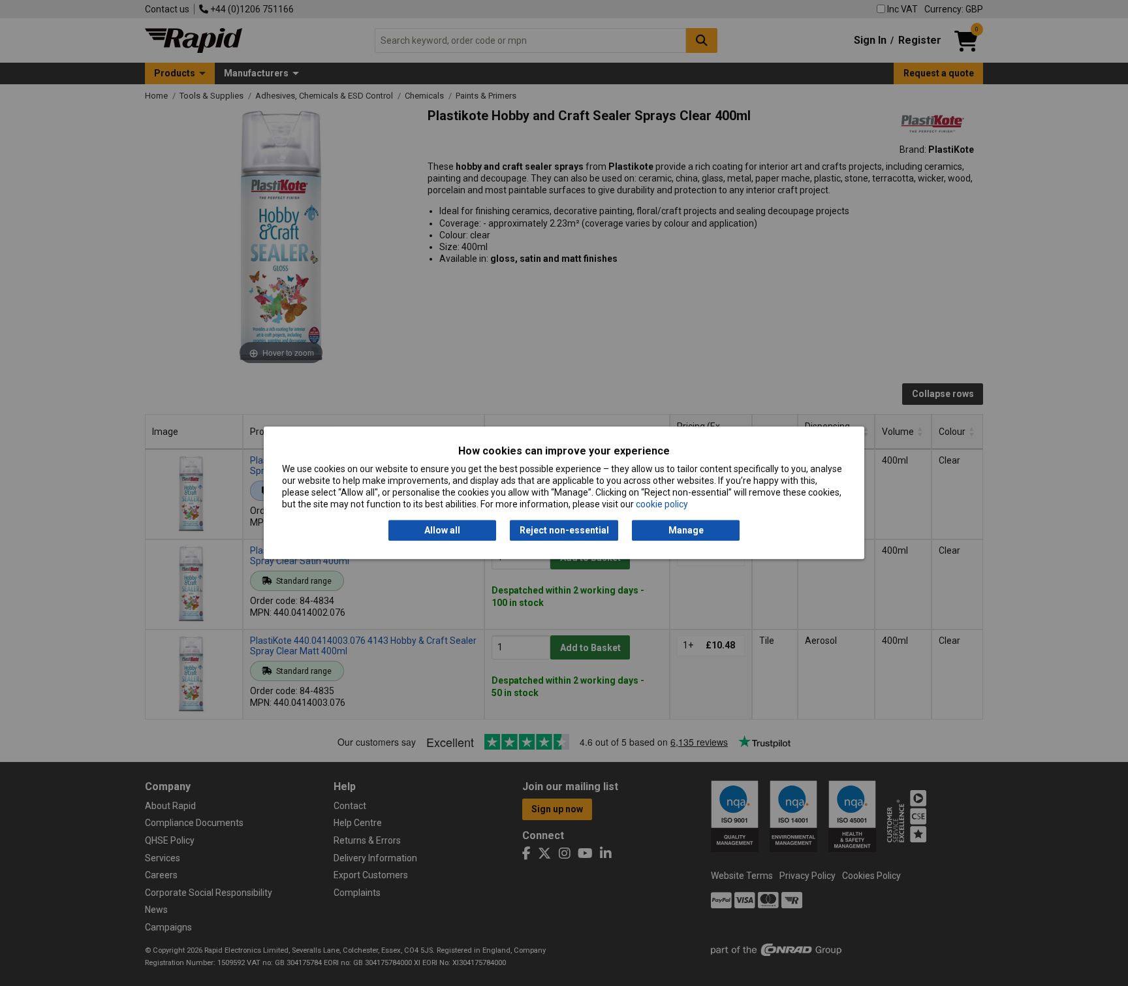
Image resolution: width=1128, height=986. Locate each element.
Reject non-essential (564, 530)
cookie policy (662, 505)
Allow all (442, 530)
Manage (686, 530)
